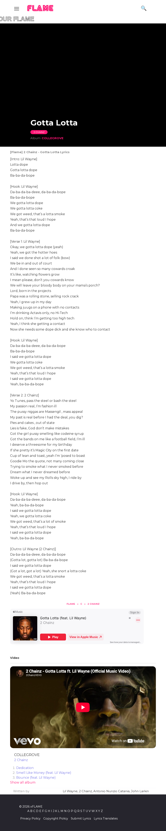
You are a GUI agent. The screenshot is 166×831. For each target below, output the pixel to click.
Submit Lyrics (81, 818)
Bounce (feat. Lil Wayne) (36, 777)
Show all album (22, 782)
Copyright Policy (55, 818)
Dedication (25, 768)
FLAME (40, 8)
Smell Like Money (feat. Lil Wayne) (43, 773)
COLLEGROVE (52, 138)
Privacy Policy (30, 818)
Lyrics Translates (106, 818)
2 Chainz (39, 132)
